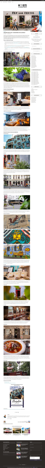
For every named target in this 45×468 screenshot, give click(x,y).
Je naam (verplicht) (31, 444)
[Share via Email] (18, 412)
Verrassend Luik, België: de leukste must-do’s (24, 444)
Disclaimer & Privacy (4, 0)
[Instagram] (41, 0)
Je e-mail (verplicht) (32, 447)
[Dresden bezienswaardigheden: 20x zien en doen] (26, 430)
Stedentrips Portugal (33, 100)
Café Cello (5, 190)
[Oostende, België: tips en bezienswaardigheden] (18, 457)
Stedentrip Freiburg (33, 58)
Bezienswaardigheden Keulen (34, 78)
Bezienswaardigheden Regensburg (35, 82)
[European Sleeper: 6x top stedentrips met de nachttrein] (17, 430)
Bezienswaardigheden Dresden (34, 73)
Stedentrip (10, 409)
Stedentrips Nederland (33, 97)
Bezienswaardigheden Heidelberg (35, 77)
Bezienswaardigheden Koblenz (34, 79)
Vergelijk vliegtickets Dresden (16, 42)
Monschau (32, 90)
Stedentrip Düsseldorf (33, 57)
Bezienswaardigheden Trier (34, 84)
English (4, 449)
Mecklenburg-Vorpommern (34, 89)
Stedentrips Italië (33, 101)
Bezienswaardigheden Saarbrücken (35, 83)
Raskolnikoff (8, 357)
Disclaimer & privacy (5, 448)
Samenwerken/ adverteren (6, 447)
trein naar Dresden (15, 43)
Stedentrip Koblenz (33, 62)
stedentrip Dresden (12, 49)
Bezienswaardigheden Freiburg (34, 75)
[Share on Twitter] (15, 412)
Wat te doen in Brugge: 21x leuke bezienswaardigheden (24, 448)
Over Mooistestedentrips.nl (6, 444)
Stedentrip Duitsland (13, 409)
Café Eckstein (10, 210)
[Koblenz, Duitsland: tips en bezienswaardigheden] (18, 453)
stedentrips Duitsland (36, 41)
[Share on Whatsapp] (17, 412)
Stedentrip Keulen (33, 61)
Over (1, 0)
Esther (5, 33)
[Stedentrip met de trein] (8, 430)
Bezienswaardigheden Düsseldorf (35, 74)
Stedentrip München (33, 63)
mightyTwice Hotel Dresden (8, 127)
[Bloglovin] (25, 464)
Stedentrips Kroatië (33, 102)
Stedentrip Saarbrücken (34, 66)
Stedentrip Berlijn (33, 55)
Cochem (32, 88)
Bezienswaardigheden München (34, 80)
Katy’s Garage (20, 376)
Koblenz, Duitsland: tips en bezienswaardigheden (24, 452)
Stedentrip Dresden (18, 409)
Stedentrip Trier (33, 67)
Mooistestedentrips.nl (6, 409)
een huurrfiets (18, 130)
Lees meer (36, 467)
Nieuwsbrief (8, 0)
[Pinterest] (42, 0)
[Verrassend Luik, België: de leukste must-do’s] (18, 445)
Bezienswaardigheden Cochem (34, 72)
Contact (11, 0)
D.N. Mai (5, 281)
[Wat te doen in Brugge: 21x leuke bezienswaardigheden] (18, 449)
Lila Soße (23, 321)
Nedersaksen (32, 91)
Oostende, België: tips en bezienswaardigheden (24, 456)
